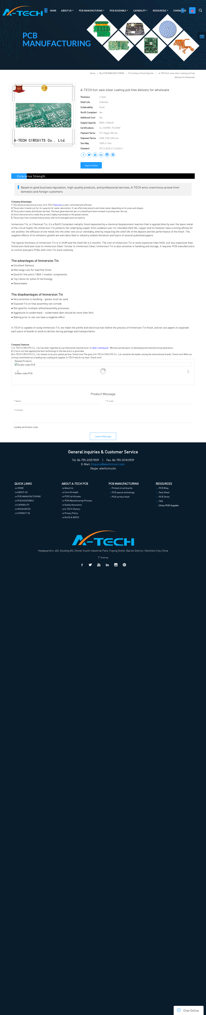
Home (92, 73)
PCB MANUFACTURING (90, 10)
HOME (53, 10)
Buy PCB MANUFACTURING (111, 73)
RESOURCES (159, 10)
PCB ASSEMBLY (118, 10)
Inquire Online (91, 165)
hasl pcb (58, 204)
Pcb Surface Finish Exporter (141, 73)
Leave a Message (103, 436)
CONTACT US (179, 10)
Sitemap (104, 557)
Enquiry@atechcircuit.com (108, 464)
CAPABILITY (139, 10)
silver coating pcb (100, 347)
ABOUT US (66, 10)
